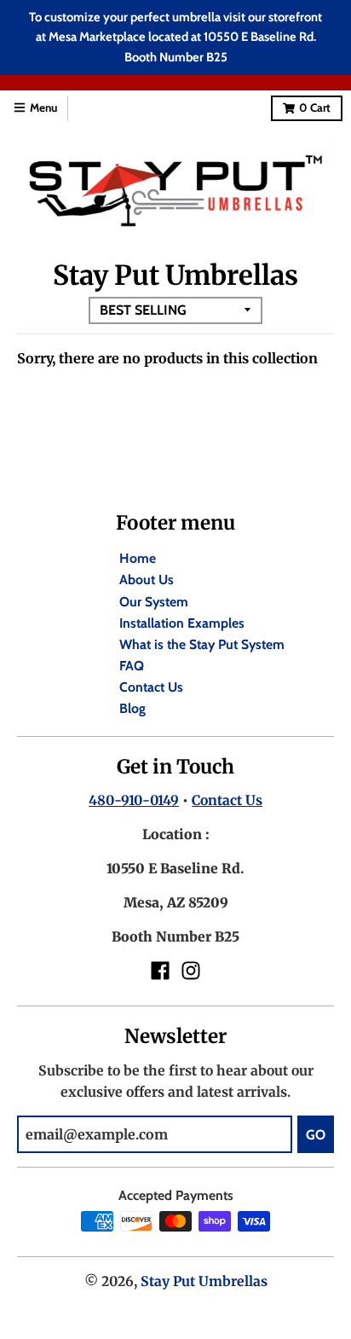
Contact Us (151, 687)
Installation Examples (182, 623)
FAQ (131, 666)
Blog (132, 708)
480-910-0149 (134, 800)
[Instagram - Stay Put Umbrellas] (191, 970)
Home (137, 558)
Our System (153, 602)
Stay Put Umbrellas (204, 1281)
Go (315, 1135)
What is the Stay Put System (202, 644)
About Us (146, 579)
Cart (315, 107)
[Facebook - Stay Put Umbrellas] (160, 970)
